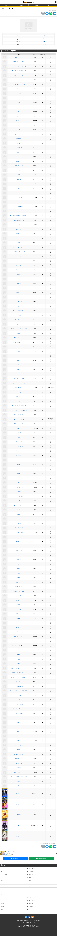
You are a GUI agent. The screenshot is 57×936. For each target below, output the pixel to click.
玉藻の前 (18, 333)
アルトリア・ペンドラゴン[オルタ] (19, 66)
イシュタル (18, 695)
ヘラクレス (18, 265)
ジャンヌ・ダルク (18, 319)
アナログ (2, 894)
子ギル (18, 482)
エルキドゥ (18, 699)
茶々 (19, 785)
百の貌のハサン (19, 550)
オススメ (50, 5)
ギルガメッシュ (19, 106)
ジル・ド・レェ (19, 93)
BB (18, 825)
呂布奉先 (18, 274)
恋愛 (2, 880)
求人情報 (31, 906)
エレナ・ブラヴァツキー (19, 505)
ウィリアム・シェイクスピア (18, 206)
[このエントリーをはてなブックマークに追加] (54, 14)
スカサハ (18, 369)
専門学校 (2, 903)
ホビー (30, 894)
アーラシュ (18, 125)
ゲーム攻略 (35, 5)
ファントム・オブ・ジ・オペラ (18, 251)
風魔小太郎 (18, 582)
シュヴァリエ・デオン (18, 97)
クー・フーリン (19, 129)
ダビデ (18, 351)
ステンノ (18, 238)
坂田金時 (18, 283)
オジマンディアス (18, 586)
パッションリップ (18, 804)
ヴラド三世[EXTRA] (19, 686)
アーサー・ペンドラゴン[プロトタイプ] (18, 776)
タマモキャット (19, 315)
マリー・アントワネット (19, 183)
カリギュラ (18, 297)
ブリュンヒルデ (19, 450)
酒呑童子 (18, 559)
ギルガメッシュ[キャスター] (18, 708)
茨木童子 (18, 577)
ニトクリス (18, 595)
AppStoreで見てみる (16, 858)
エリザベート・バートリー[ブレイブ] (18, 677)
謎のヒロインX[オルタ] (18, 754)
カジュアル (31, 891)
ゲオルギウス (18, 161)
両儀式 (18, 464)
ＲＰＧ (2, 868)
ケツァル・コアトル (19, 704)
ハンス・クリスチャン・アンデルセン (18, 202)
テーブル (31, 886)
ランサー (44, 35)
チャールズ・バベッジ (18, 414)
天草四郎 (18, 473)
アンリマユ (18, 536)
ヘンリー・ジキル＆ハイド (18, 419)
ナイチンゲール (19, 491)
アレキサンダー (19, 179)
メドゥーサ (18, 156)
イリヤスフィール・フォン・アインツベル (18, 668)
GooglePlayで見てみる (42, 858)
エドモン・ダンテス (19, 487)
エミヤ (18, 102)
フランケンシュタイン (18, 423)
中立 (44, 38)
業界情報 (2, 906)
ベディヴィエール (18, 622)
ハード (2, 897)
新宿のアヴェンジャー (18, 772)
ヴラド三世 (18, 288)
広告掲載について (28, 920)
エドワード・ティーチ (18, 165)
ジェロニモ (18, 523)
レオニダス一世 (19, 147)
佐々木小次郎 (18, 229)
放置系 (2, 889)
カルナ (18, 437)
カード (2, 883)
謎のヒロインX (19, 441)
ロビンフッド (18, 111)
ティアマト (18, 727)
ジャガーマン (18, 722)
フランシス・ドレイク (18, 337)
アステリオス (18, 292)
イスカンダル (18, 541)
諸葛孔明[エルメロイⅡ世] (19, 220)
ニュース (7, 5)
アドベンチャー (32, 877)
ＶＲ (2, 900)
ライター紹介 (37, 920)
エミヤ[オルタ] (19, 763)
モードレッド (18, 396)
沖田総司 (18, 360)
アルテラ (18, 88)
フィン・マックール (19, 446)
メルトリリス (18, 793)
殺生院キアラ (18, 836)
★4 (44, 37)
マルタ (18, 188)
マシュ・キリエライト (18, 57)
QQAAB (44, 44)
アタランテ (18, 116)
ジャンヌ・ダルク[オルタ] (19, 532)
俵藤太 (18, 618)
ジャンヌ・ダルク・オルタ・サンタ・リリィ (19, 690)
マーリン (18, 731)
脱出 (30, 889)
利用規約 (23, 922)
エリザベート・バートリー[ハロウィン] (18, 328)
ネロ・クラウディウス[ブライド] (18, 460)
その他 (2, 909)
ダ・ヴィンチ (18, 627)
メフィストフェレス (19, 211)
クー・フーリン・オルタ (19, 496)
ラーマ (18, 509)
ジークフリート (19, 79)
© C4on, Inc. (28, 931)
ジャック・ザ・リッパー (19, 392)
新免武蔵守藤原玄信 (19, 745)
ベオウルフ (18, 455)
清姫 (19, 306)
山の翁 (18, 749)
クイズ (2, 886)
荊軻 (19, 242)
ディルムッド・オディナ (19, 373)
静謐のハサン (18, 613)
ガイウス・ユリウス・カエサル (18, 84)
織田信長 (18, 364)
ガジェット (31, 897)
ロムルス (18, 152)
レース (2, 877)
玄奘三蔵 (18, 564)
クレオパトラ (18, 681)
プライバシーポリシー (31, 922)
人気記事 (21, 5)
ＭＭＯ (2, 891)
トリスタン (18, 604)
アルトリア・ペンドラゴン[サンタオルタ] (18, 383)
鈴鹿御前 (18, 814)
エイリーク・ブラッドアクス (18, 310)
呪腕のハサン (18, 233)
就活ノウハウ (32, 900)
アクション (31, 871)
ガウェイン (18, 609)
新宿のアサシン (19, 767)
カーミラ (18, 260)
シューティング (4, 874)
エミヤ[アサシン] (18, 545)
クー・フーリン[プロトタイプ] (19, 143)
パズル (2, 871)
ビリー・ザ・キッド (19, 527)
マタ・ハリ (18, 256)
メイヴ (18, 500)
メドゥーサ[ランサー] (18, 713)
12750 (44, 41)
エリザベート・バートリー (18, 134)
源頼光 (18, 568)
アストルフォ (18, 478)
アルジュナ (18, 432)
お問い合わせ (20, 920)
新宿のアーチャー (18, 758)
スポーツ (31, 874)
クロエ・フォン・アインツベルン (18, 672)
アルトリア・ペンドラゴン (18, 61)
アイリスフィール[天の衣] (19, 555)
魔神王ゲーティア (18, 736)
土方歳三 (18, 781)
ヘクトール (18, 346)
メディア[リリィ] (18, 355)
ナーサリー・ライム (19, 387)
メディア (18, 192)
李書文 (18, 514)
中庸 (44, 40)
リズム (30, 883)
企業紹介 (31, 903)
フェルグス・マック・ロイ (18, 378)
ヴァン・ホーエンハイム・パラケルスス (19, 410)
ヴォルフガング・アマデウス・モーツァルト (19, 215)
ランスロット (18, 269)
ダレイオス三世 (19, 301)
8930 (44, 43)
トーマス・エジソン (19, 518)
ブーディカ (18, 170)
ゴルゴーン (18, 717)
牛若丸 (18, 174)
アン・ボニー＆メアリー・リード (18, 342)
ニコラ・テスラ (19, 401)
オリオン (18, 324)
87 (44, 33)
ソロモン (18, 428)
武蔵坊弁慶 (18, 138)
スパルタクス (18, 279)
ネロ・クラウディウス (18, 75)
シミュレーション (32, 868)
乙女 (30, 880)
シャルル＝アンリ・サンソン (18, 247)
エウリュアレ (18, 120)
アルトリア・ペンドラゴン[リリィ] (19, 70)
